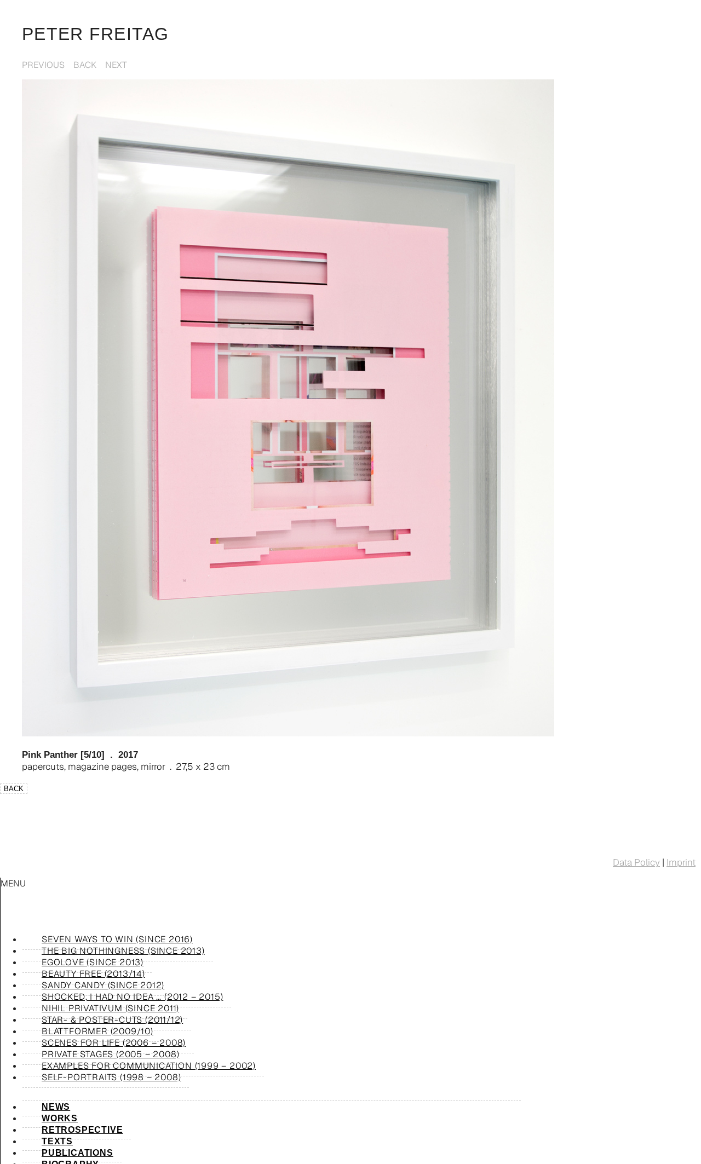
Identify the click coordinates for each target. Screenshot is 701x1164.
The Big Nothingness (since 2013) (123, 950)
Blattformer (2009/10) (97, 1031)
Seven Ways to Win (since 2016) (117, 939)
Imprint (681, 862)
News (56, 1106)
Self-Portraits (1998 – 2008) (111, 1077)
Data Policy (636, 862)
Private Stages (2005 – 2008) (110, 1054)
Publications (77, 1152)
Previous (43, 65)
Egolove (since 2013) (92, 962)
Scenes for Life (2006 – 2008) (114, 1042)
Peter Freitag (95, 34)
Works (60, 1118)
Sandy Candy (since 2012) (103, 985)
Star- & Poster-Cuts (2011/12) (112, 1019)
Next (116, 65)
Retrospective (82, 1129)
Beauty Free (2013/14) (93, 973)
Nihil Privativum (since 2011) (110, 1008)
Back (84, 65)
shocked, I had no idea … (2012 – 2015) (132, 996)
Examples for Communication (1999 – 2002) (149, 1065)
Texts (57, 1141)
